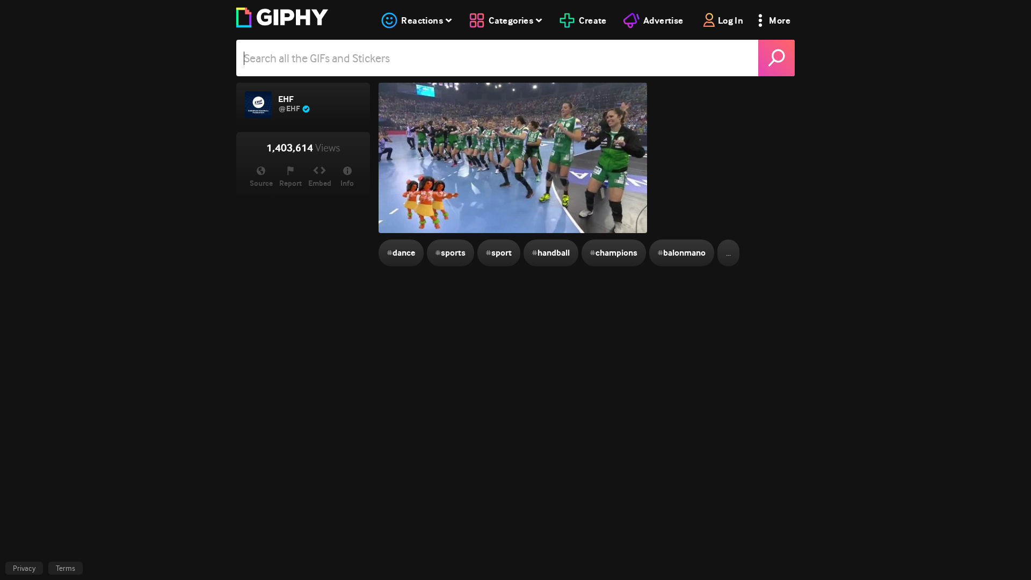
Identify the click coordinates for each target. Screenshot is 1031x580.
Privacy (24, 568)
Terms (65, 568)
